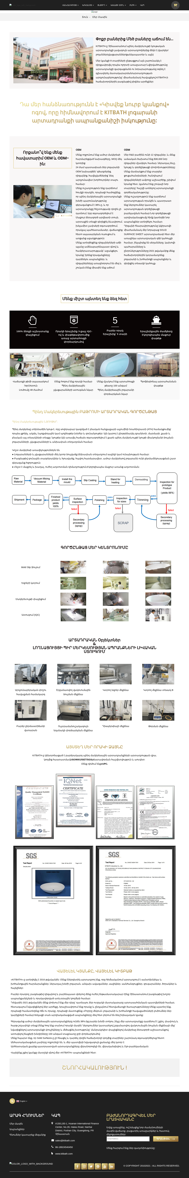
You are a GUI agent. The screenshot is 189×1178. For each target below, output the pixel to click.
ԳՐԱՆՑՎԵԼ (163, 1138)
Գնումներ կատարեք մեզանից (28, 1135)
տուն (85, 17)
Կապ (142, 5)
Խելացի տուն (117, 5)
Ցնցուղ (101, 5)
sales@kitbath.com (65, 1140)
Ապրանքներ (17, 1129)
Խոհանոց (87, 5)
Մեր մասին (99, 17)
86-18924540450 (64, 1147)
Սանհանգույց (69, 5)
